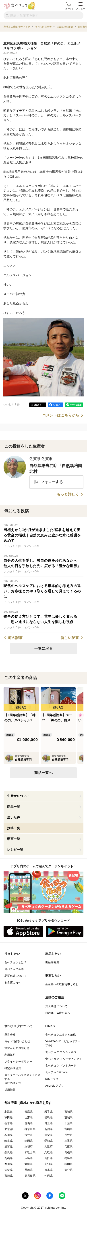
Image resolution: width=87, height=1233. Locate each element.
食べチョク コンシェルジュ (62, 1052)
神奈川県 (30, 1129)
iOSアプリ (51, 1079)
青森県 (29, 1111)
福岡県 (68, 1164)
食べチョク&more (56, 1072)
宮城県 (68, 1111)
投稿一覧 (13, 828)
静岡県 (29, 1140)
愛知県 (48, 1140)
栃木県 (8, 1123)
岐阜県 (8, 1140)
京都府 (29, 1146)
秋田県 (8, 1117)
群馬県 (29, 1123)
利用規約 (10, 1054)
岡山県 (8, 1158)
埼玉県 (48, 1123)
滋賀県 (8, 1146)
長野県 (68, 1135)
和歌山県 (30, 1152)
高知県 (48, 1164)
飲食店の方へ (12, 982)
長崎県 (29, 1169)
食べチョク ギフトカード (61, 1065)
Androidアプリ (54, 1085)
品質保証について (15, 975)
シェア (56, 404)
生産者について (18, 796)
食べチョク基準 (14, 969)
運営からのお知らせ (16, 1048)
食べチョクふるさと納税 (60, 1034)
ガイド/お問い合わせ (17, 1041)
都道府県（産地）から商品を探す (28, 1103)
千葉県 (68, 1123)
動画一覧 (13, 839)
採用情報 (10, 1089)
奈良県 (8, 1152)
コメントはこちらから (60, 415)
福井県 (29, 1135)
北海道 (8, 1111)
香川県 (8, 1164)
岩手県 (48, 1111)
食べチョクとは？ (15, 962)
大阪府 (48, 1146)
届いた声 (13, 817)
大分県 (68, 1169)
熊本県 (48, 1169)
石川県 (8, 1135)
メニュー (80, 8)
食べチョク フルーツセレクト (63, 1058)
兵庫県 (68, 1146)
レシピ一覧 (15, 849)
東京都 (8, 1129)
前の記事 (15, 638)
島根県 (68, 1152)
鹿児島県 (30, 1175)
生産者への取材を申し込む (62, 984)
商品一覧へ (43, 773)
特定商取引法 (12, 1068)
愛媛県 (29, 1164)
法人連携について (56, 1006)
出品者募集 (52, 962)
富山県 (68, 1129)
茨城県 (68, 1117)
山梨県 (48, 1135)
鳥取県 (48, 1152)
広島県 (29, 1158)
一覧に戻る (43, 648)
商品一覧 (13, 806)
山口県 (48, 1158)
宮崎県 (8, 1175)
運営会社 (10, 1034)
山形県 (29, 1117)
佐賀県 (8, 1169)
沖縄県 (48, 1175)
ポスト (38, 404)
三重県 (68, 1140)
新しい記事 (70, 638)
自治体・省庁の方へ (57, 1013)
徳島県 (68, 1158)
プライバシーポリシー (18, 1061)
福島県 (48, 1117)
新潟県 (48, 1129)
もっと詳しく (68, 494)
